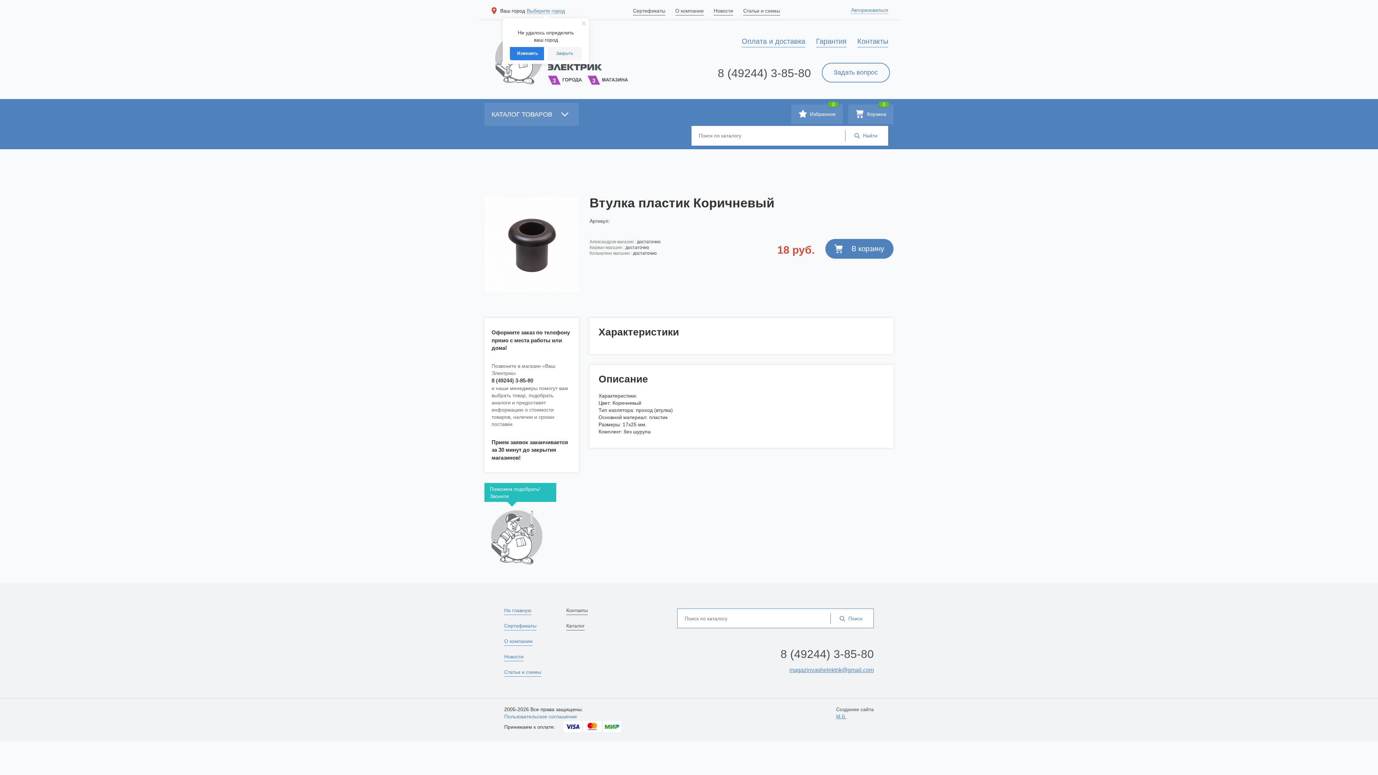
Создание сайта (855, 712)
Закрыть (564, 53)
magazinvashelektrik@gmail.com (831, 670)
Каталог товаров (523, 114)
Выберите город (546, 11)
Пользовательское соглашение (540, 716)
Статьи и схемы (522, 672)
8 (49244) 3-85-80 (764, 73)
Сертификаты (520, 626)
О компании (518, 641)
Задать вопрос (856, 72)
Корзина (876, 110)
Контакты (577, 610)
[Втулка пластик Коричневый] (531, 244)
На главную (517, 610)
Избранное (822, 110)
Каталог (575, 626)
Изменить (527, 53)
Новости (514, 656)
